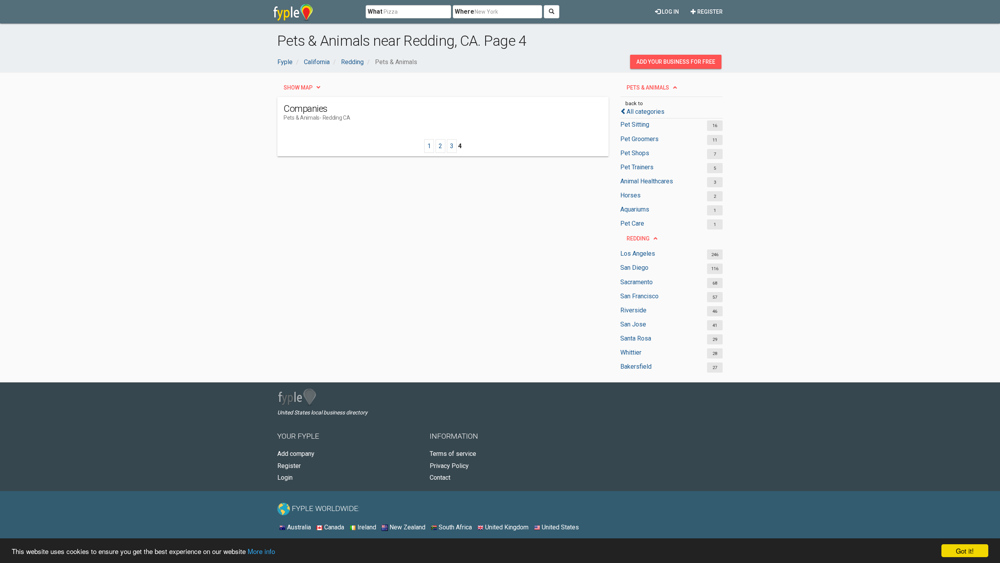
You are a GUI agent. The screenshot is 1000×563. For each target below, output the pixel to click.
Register (709, 12)
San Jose (633, 324)
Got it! (965, 551)
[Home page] (293, 12)
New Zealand (406, 527)
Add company (295, 453)
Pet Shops (634, 153)
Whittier (630, 352)
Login (285, 477)
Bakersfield (636, 366)
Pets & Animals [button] (648, 87)
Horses (630, 195)
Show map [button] (298, 87)
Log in (670, 12)
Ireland (366, 527)
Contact (440, 477)
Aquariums (634, 209)
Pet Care (632, 223)
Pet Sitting (634, 124)
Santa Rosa (635, 338)
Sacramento (636, 282)
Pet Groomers (639, 139)
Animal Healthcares (646, 181)
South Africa (454, 527)
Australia (298, 527)
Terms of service (453, 453)
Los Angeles (637, 253)
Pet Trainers (637, 167)
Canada (333, 527)
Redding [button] (638, 238)
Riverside (633, 310)
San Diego (634, 267)
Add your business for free (675, 62)
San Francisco (639, 296)
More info (261, 551)
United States (559, 527)
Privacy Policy (449, 466)
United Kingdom (506, 527)
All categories (645, 111)
